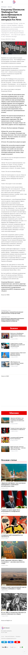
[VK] (11, 642)
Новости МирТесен (6, 620)
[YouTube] (17, 642)
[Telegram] (4, 642)
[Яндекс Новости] (5, 648)
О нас (2, 636)
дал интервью (14, 68)
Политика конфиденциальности (8, 638)
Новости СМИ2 (5, 294)
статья (10, 72)
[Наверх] (24, 651)
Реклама (18, 636)
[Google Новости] (13, 648)
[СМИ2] (21, 648)
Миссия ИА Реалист (10, 636)
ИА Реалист (4, 7)
